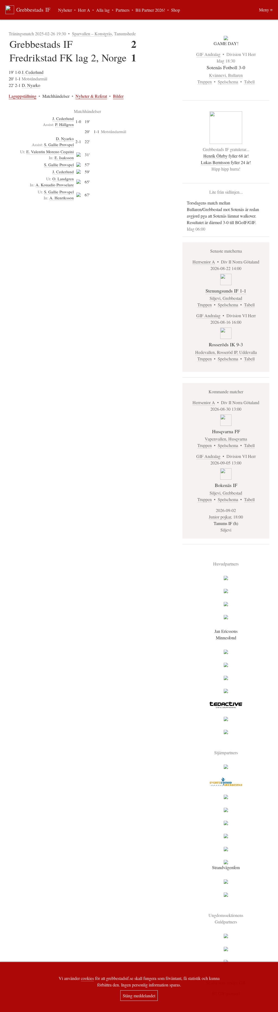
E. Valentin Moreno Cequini (50, 151)
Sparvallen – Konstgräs (92, 33)
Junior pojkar (220, 517)
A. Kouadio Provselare (55, 184)
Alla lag (103, 10)
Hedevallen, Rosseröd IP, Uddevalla (226, 352)
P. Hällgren (64, 124)
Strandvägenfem (226, 867)
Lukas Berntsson (215, 162)
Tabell (249, 81)
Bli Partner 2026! (150, 10)
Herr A (84, 10)
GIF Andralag (208, 54)
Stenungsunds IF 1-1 (226, 290)
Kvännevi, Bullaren (226, 75)
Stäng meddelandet (139, 995)
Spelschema (228, 81)
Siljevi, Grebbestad (226, 298)
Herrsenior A (203, 262)
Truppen (204, 81)
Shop (175, 10)
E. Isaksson (64, 157)
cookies (87, 978)
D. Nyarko (31, 85)
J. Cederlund (32, 72)
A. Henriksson (61, 197)
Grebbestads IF (33, 9)
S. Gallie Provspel (59, 144)
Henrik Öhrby (215, 156)
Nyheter (65, 10)
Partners (122, 10)
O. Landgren (63, 178)
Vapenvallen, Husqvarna (226, 439)
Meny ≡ (266, 9)
